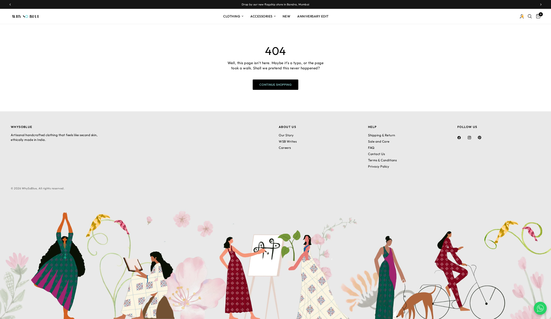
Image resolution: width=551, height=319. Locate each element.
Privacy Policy (378, 166)
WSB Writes (288, 141)
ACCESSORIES (261, 16)
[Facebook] (462, 137)
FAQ (371, 148)
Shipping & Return (381, 135)
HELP (372, 126)
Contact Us (376, 154)
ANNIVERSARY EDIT (312, 16)
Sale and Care (379, 141)
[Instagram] (472, 137)
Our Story (286, 135)
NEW (287, 16)
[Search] (530, 16)
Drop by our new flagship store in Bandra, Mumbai (276, 4)
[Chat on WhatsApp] (540, 308)
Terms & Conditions (382, 160)
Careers (285, 148)
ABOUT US (287, 126)
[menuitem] (233, 16)
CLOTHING (231, 16)
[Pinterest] (482, 137)
